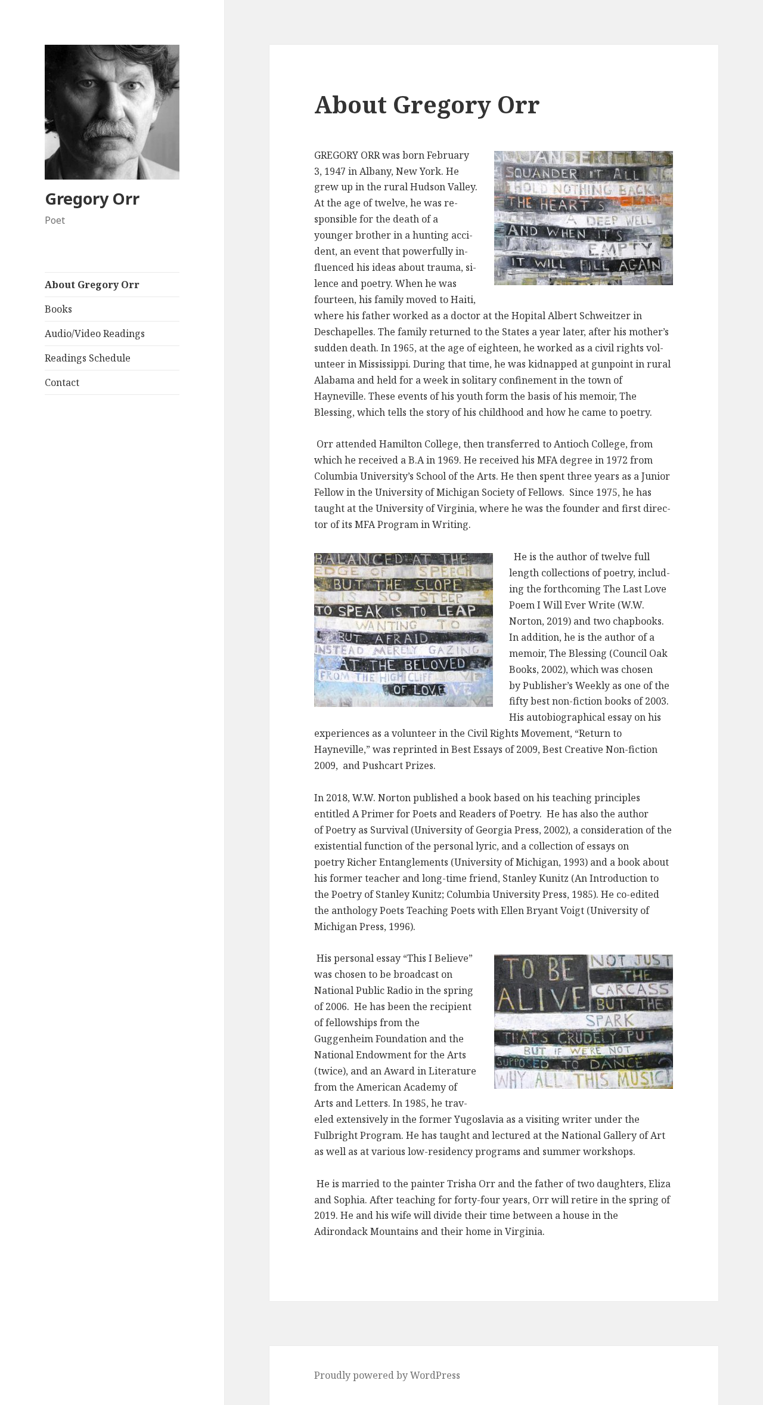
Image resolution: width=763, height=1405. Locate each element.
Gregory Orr (92, 198)
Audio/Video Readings (95, 333)
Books (58, 309)
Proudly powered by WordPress (387, 1375)
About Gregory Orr (92, 284)
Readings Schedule (88, 358)
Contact (62, 382)
